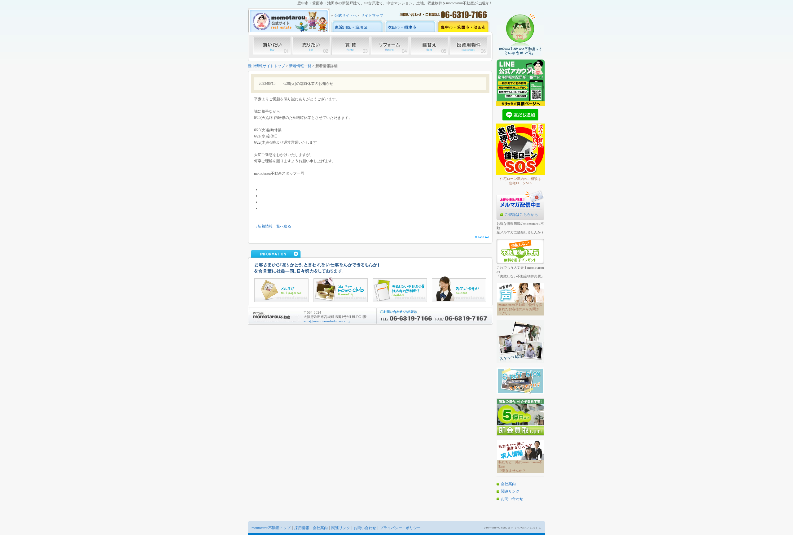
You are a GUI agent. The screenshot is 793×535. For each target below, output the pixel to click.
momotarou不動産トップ (271, 528)
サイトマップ (372, 15)
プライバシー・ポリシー (400, 528)
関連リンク (510, 491)
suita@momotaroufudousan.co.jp (327, 321)
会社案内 (508, 484)
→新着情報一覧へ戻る (272, 226)
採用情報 (301, 528)
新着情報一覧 (300, 66)
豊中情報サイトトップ (266, 66)
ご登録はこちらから (521, 214)
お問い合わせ (512, 499)
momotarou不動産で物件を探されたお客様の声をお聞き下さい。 (520, 309)
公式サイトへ (346, 15)
